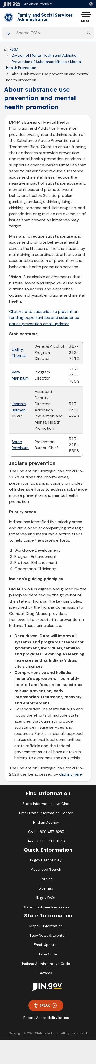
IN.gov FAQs (46, 897)
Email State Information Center (46, 813)
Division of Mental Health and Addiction (45, 55)
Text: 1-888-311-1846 (46, 841)
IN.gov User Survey (46, 860)
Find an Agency (46, 822)
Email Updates (46, 944)
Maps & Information (46, 926)
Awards (46, 973)
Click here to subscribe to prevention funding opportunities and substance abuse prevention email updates (44, 317)
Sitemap (46, 888)
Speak (45, 1005)
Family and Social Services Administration (45, 17)
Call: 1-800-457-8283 (46, 831)
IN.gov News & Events (46, 935)
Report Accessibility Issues (46, 1017)
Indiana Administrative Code (46, 963)
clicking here (70, 774)
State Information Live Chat (46, 803)
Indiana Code (46, 954)
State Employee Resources (46, 907)
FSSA (14, 49)
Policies (46, 879)
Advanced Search (46, 869)
